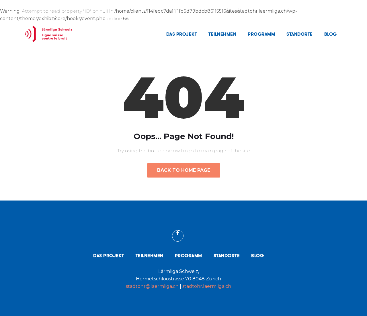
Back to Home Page (183, 170)
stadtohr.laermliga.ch (206, 286)
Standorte (299, 34)
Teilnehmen (222, 34)
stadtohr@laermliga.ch (153, 286)
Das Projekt (181, 34)
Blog (330, 34)
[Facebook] (178, 236)
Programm (261, 34)
